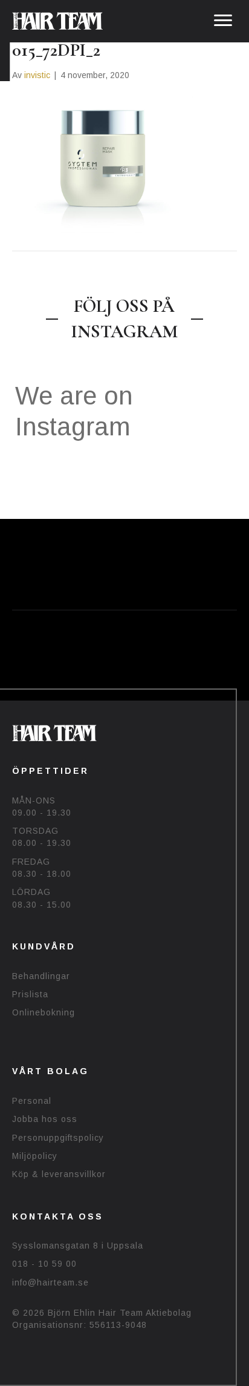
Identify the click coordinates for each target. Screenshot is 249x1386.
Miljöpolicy (34, 1156)
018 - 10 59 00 (44, 1264)
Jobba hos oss (44, 1119)
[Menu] (223, 20)
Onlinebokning (43, 1012)
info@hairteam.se (50, 1282)
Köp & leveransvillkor (59, 1174)
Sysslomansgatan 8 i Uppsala (77, 1245)
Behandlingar (41, 976)
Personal (31, 1101)
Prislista (30, 994)
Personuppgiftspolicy (58, 1138)
